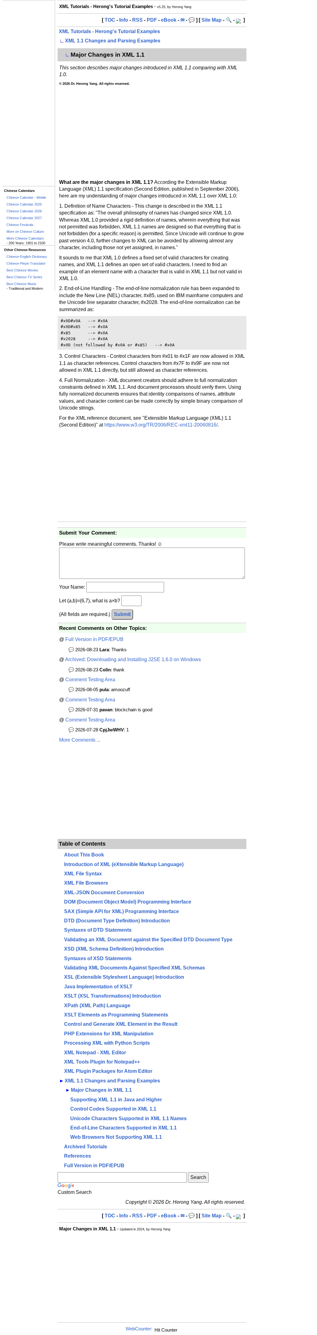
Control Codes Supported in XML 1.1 (113, 1109)
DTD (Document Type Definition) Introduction (117, 920)
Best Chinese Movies (22, 270)
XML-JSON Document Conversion (104, 892)
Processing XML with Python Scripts (107, 1043)
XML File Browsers (86, 883)
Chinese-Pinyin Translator (26, 263)
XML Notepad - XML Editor (95, 1052)
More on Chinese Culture (25, 231)
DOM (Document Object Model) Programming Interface (127, 901)
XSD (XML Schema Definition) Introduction (114, 948)
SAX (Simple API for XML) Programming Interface (121, 911)
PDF (152, 20)
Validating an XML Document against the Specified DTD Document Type (148, 939)
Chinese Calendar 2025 (24, 204)
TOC (110, 20)
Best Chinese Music (22, 284)
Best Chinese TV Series (24, 277)
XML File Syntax (83, 873)
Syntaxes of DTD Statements (98, 930)
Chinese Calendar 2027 (24, 218)
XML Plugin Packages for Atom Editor (108, 1071)
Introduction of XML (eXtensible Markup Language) (124, 864)
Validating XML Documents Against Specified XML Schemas (134, 967)
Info (123, 20)
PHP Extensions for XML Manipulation (109, 1033)
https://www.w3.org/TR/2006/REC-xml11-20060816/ (161, 424)
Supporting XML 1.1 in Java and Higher (116, 1099)
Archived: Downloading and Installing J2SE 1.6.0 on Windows (133, 659)
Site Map (212, 20)
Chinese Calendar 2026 (24, 211)
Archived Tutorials (85, 1146)
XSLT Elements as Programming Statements (116, 1014)
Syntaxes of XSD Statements (98, 958)
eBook (168, 20)
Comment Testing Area (90, 679)
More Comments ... (79, 740)
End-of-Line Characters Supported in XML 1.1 (123, 1127)
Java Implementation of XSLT (98, 986)
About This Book (84, 854)
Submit (122, 614)
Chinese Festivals (20, 225)
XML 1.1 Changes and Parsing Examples (112, 40)
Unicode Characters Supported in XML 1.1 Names (128, 1118)
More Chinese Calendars (25, 238)
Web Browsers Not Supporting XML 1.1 (116, 1137)
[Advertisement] (28, 93)
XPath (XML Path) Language (97, 1005)
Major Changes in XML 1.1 (101, 1090)
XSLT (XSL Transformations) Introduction (112, 996)
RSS (137, 20)
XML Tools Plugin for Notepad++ (102, 1061)
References (77, 1156)
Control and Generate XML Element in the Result (120, 1024)
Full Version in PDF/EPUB (94, 639)
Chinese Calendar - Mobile (26, 197)
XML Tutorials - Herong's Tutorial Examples (109, 31)
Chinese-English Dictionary (27, 256)
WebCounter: (139, 1328)
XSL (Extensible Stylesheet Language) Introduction (124, 977)
